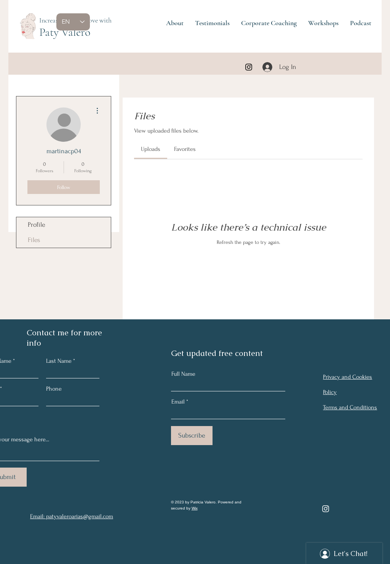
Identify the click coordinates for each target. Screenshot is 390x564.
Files (34, 240)
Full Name (183, 374)
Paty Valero (64, 32)
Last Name (59, 361)
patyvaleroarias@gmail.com (79, 516)
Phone (54, 389)
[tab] (150, 149)
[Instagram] (248, 67)
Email (178, 402)
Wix (195, 508)
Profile (36, 224)
